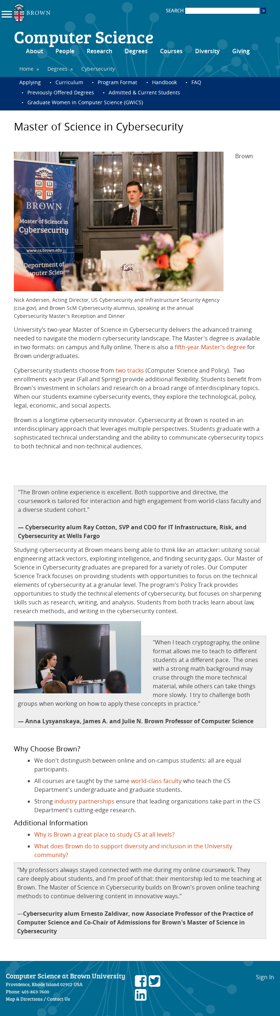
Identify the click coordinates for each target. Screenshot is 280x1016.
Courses (171, 51)
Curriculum (69, 82)
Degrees (136, 51)
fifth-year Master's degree (210, 347)
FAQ (196, 82)
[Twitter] (154, 985)
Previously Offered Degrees (60, 92)
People (64, 51)
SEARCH (175, 11)
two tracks (130, 370)
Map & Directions (24, 999)
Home (26, 68)
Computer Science (83, 36)
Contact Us (58, 999)
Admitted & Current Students (144, 92)
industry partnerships (84, 801)
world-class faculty (156, 781)
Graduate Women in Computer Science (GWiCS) (85, 102)
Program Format (117, 82)
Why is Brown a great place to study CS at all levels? (104, 834)
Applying (30, 82)
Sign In (265, 977)
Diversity (207, 51)
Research (99, 51)
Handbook (164, 82)
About (34, 51)
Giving (241, 51)
